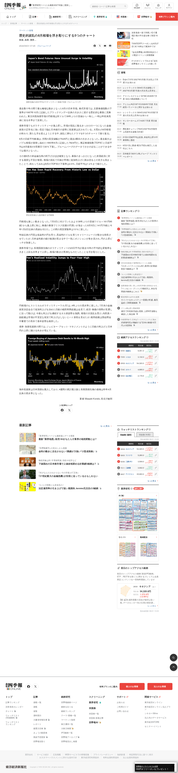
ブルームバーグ (44, 45)
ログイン (169, 7)
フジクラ (129, 455)
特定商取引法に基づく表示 (141, 754)
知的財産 (121, 754)
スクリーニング (80, 16)
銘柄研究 (57, 16)
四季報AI (145, 16)
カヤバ (128, 369)
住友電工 (129, 376)
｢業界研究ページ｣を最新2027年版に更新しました (53, 5)
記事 (34, 16)
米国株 (124, 16)
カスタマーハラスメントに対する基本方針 (58, 757)
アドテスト (130, 474)
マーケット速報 (27, 23)
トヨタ (128, 357)
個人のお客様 (132, 686)
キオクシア (130, 363)
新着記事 (13, 23)
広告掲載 (57, 754)
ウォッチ (158, 8)
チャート (147, 8)
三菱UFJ (129, 461)
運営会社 (29, 754)
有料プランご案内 (167, 16)
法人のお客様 (160, 686)
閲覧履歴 (137, 8)
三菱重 (128, 468)
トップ (13, 16)
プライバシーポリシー (103, 754)
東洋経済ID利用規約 (90, 757)
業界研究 (101, 16)
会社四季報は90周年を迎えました (42, 8)
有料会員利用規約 (111, 757)
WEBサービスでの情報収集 (77, 754)
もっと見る (105, 426)
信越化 (128, 350)
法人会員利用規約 (131, 757)
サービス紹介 (43, 754)
